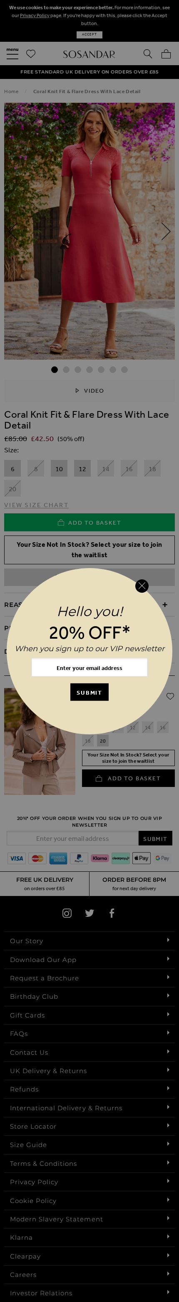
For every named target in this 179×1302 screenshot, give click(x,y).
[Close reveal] (142, 586)
